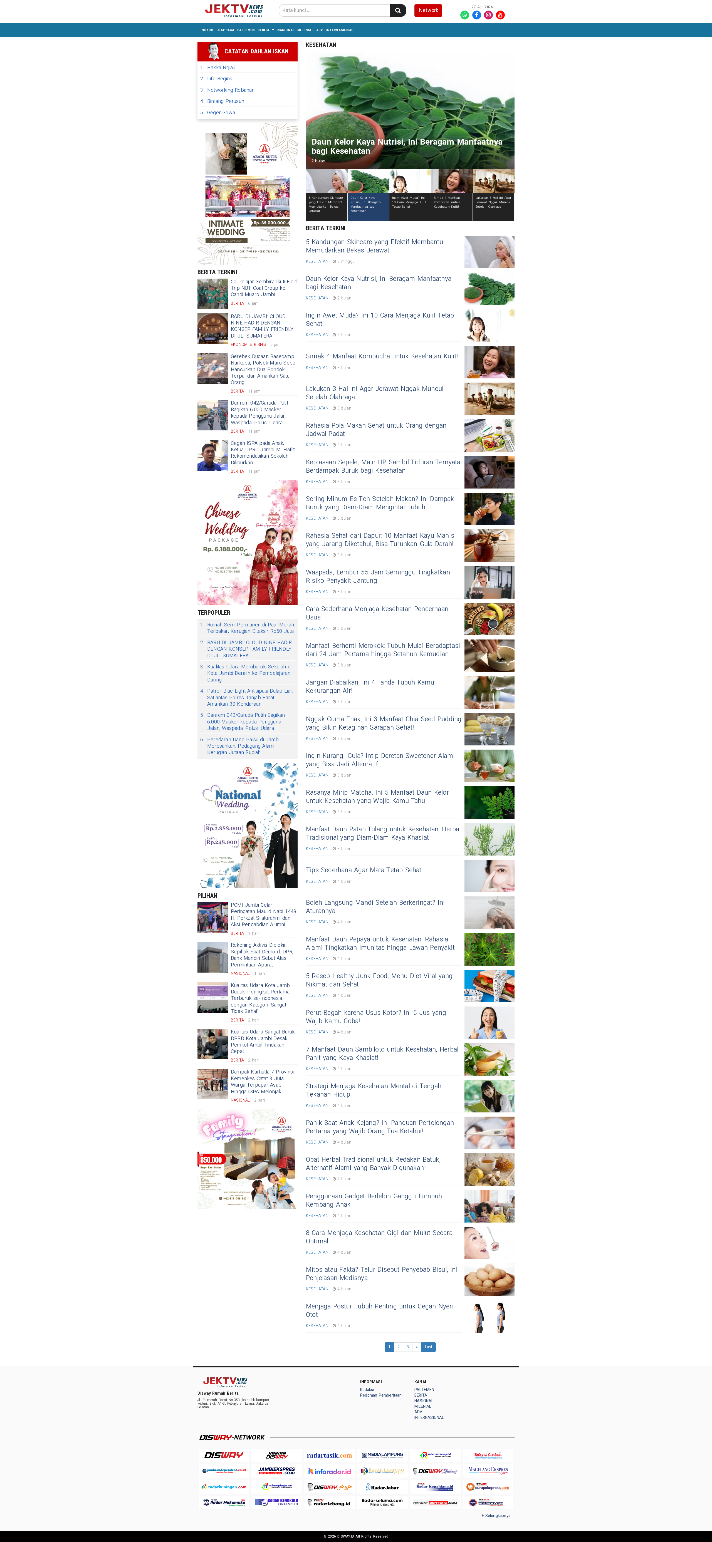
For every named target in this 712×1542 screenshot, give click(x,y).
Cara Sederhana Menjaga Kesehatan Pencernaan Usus (377, 613)
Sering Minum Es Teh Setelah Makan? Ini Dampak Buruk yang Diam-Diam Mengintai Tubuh (380, 503)
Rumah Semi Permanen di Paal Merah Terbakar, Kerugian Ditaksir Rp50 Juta (247, 628)
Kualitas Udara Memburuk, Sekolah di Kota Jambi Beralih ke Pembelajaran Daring (245, 673)
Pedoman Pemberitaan (381, 1395)
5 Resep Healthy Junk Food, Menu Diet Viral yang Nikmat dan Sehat (379, 980)
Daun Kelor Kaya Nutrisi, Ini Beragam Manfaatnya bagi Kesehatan (378, 283)
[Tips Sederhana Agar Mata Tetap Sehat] (489, 876)
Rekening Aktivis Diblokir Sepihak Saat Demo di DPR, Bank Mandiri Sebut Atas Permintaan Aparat (262, 954)
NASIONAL (286, 30)
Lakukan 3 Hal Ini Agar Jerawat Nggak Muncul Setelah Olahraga (374, 393)
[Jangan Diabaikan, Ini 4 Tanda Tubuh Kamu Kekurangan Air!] (489, 692)
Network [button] (428, 10)
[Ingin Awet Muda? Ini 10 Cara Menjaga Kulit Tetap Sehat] (489, 325)
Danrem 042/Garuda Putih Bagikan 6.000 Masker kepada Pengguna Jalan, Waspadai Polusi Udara (260, 412)
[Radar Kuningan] (223, 1487)
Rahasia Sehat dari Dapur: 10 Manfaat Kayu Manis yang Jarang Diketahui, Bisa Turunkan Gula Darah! (380, 540)
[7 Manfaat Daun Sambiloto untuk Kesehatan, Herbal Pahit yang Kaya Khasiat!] (489, 1059)
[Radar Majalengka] (276, 1487)
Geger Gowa (217, 113)
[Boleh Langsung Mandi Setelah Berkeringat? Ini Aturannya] (489, 912)
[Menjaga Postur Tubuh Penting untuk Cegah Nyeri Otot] (489, 1316)
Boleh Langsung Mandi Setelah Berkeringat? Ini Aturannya (375, 907)
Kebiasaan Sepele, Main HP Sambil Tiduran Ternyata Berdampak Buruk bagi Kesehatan (383, 466)
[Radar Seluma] (382, 1503)
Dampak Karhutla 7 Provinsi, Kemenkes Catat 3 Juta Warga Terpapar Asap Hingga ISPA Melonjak (263, 1081)
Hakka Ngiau (217, 68)
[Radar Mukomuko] (223, 1503)
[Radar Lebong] (329, 1503)
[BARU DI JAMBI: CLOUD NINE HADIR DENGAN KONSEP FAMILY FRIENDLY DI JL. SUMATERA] (212, 328)
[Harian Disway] (276, 1455)
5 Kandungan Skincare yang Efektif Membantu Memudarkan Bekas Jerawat (374, 246)
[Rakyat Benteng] (435, 1503)
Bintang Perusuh (222, 101)
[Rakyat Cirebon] (488, 1455)
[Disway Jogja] (329, 1487)
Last (428, 1347)
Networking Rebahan (227, 90)
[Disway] (223, 1455)
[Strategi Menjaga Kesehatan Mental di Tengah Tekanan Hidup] (489, 1096)
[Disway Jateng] (435, 1471)
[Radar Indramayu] (435, 1455)
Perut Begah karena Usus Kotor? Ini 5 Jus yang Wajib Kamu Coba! (376, 1017)
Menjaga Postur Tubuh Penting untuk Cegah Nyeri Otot (380, 1311)
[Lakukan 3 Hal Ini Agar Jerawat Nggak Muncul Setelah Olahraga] (489, 399)
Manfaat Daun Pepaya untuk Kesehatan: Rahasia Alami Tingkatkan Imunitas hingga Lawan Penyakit (380, 944)
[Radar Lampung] (382, 1471)
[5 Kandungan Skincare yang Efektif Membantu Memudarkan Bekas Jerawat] (489, 252)
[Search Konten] (398, 10)
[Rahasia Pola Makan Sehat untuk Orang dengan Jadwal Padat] (489, 435)
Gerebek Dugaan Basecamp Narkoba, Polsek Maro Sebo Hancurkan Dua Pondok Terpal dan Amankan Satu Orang (263, 369)
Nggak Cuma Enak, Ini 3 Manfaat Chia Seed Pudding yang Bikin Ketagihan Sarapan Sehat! (383, 723)
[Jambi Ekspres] (276, 1471)
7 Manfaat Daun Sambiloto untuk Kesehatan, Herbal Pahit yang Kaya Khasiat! (382, 1054)
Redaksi (367, 1390)
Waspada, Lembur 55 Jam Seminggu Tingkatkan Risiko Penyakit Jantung (378, 577)
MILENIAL (305, 30)
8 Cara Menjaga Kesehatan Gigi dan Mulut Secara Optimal (379, 1237)
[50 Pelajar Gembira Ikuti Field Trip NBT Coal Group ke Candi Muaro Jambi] (212, 294)
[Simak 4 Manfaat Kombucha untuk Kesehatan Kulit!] (489, 362)
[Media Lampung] (382, 1455)
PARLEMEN (246, 30)
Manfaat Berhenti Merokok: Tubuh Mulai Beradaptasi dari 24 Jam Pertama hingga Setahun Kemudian (383, 650)
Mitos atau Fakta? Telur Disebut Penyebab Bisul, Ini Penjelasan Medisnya (382, 1274)
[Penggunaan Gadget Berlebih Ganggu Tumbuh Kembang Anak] (489, 1206)
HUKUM (208, 30)
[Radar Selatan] (488, 1503)
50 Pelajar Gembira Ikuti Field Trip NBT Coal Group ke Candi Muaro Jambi (264, 288)
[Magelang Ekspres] (488, 1471)
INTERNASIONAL (339, 30)
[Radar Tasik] (329, 1455)
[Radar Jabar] (382, 1487)
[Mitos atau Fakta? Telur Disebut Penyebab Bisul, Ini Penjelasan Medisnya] (489, 1279)
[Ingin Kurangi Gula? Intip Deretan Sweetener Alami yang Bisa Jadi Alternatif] (489, 766)
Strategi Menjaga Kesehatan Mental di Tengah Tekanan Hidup (373, 1090)
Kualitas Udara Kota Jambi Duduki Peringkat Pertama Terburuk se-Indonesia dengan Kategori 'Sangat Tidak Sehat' (261, 998)
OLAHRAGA (225, 30)
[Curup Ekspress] (488, 1487)
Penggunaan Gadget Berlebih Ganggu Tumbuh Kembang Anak (374, 1200)
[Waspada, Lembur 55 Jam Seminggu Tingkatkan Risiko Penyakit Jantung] (489, 582)
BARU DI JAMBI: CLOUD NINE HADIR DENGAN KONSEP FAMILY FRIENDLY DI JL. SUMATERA (262, 326)
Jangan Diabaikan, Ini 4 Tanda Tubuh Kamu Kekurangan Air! (370, 687)
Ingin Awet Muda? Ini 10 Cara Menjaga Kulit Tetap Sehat (380, 320)
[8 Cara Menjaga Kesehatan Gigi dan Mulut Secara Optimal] (489, 1243)
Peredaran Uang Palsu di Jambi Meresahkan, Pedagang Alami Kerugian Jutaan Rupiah (240, 746)
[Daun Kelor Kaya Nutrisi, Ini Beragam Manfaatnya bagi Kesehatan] (489, 288)
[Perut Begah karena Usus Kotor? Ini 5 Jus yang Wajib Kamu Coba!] (489, 1022)
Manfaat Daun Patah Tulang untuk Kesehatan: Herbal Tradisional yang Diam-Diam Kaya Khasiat (383, 833)
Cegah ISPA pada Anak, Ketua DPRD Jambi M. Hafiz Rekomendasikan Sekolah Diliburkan (263, 453)
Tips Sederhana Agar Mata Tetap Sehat (364, 870)
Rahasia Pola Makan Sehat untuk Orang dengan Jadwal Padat (376, 430)
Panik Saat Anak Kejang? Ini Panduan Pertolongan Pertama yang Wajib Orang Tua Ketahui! (380, 1127)
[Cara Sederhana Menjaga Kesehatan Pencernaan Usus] (489, 619)
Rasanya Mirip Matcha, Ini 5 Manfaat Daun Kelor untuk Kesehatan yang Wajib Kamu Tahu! (377, 797)
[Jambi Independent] (223, 1471)
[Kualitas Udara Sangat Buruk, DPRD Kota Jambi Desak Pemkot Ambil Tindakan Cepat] (212, 1044)
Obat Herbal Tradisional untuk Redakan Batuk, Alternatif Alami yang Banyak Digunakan (373, 1164)
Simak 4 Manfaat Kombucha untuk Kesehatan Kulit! (382, 356)
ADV (319, 30)
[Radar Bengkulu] (276, 1503)
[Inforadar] (329, 1471)
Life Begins (216, 79)
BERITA (263, 30)
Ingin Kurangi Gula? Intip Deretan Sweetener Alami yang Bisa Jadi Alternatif (380, 760)
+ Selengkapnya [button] (496, 1516)
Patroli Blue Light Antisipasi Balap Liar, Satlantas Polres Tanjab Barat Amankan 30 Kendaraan (246, 697)
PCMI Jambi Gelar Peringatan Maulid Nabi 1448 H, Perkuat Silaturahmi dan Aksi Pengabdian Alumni (263, 914)
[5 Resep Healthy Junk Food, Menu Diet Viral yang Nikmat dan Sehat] (489, 986)
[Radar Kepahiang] (435, 1487)
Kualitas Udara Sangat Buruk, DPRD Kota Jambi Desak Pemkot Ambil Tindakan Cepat (263, 1041)
